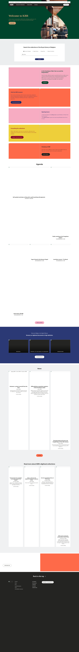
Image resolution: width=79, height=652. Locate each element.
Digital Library (35, 51)
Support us (66, 4)
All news (39, 455)
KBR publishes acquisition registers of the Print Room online (39, 387)
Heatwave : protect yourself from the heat (18, 387)
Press (16, 584)
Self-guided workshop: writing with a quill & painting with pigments (29, 198)
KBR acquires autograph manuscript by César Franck (63, 536)
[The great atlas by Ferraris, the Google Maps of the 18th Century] (60, 405)
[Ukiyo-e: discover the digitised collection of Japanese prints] (31, 471)
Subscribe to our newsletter (48, 582)
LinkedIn (34, 584)
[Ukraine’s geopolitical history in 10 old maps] (47, 471)
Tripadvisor (34, 587)
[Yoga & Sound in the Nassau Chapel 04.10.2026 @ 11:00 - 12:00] (39, 251)
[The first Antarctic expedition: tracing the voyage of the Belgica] (16, 471)
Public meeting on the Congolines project (60, 237)
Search (39, 59)
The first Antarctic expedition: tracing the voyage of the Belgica (16, 479)
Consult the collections (17, 137)
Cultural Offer (29, 4)
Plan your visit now (16, 102)
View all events (40, 322)
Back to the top (38, 576)
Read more (12, 23)
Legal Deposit (17, 2)
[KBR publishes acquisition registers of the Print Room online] (39, 378)
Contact (16, 581)
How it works (45, 154)
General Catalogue (28, 51)
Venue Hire (23, 2)
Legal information (18, 586)
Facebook (34, 581)
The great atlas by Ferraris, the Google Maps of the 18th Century (60, 441)
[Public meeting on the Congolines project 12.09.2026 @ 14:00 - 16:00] (60, 201)
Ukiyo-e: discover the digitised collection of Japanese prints (31, 479)
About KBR (12, 2)
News (16, 583)
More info (45, 82)
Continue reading (18, 394)
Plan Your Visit (28, 2)
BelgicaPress (43, 51)
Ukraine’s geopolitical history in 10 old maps (47, 478)
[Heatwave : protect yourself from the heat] (18, 378)
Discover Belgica (39, 356)
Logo (16, 587)
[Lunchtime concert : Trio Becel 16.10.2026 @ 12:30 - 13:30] (60, 251)
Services (36, 4)
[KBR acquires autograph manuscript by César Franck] (63, 500)
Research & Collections (20, 4)
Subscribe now (7, 565)
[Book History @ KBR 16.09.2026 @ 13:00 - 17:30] (18, 278)
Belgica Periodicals (51, 51)
